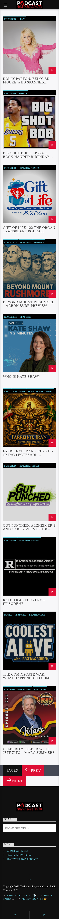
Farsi (7, 391)
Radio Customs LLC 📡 (21, 895)
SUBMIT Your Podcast (17, 851)
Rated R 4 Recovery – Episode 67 (24, 601)
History (39, 242)
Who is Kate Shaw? (21, 376)
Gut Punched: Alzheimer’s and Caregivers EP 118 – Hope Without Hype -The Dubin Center (29, 527)
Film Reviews (37, 615)
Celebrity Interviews (17, 689)
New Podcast (35, 391)
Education (10, 242)
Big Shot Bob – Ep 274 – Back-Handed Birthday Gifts (26, 154)
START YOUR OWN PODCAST (22, 859)
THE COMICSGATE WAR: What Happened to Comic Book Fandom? (28, 676)
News (22, 19)
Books (8, 615)
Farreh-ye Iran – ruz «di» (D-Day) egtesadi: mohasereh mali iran (28, 452)
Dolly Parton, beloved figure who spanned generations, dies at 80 (26, 80)
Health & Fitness (29, 168)
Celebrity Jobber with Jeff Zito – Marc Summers (29, 750)
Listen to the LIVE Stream (19, 855)
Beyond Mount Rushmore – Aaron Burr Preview (28, 303)
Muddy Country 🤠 (34, 899)
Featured (10, 19)
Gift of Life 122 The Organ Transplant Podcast (29, 229)
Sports (23, 93)
